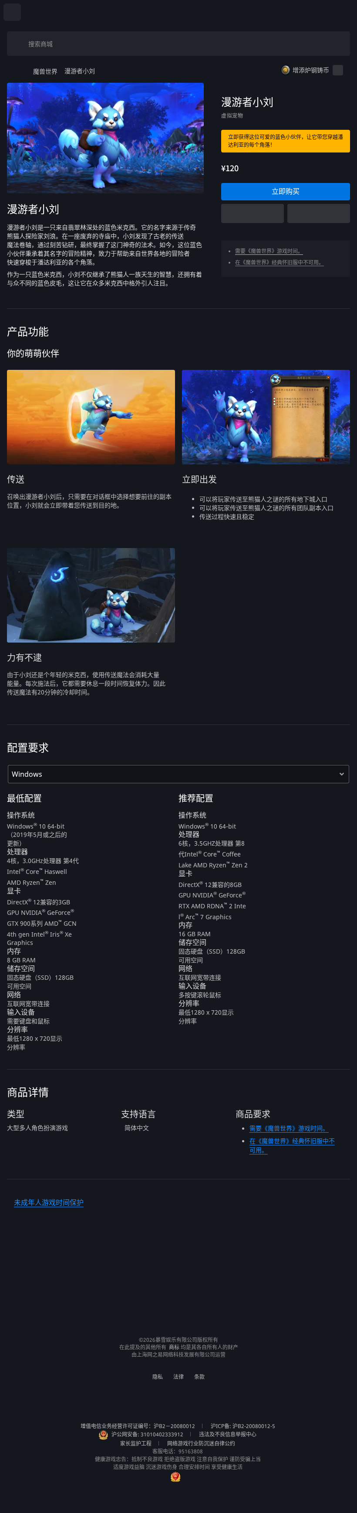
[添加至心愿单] (318, 213)
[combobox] (182, 43)
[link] (285, 191)
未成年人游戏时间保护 (49, 1202)
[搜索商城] (19, 43)
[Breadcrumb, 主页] (18, 71)
